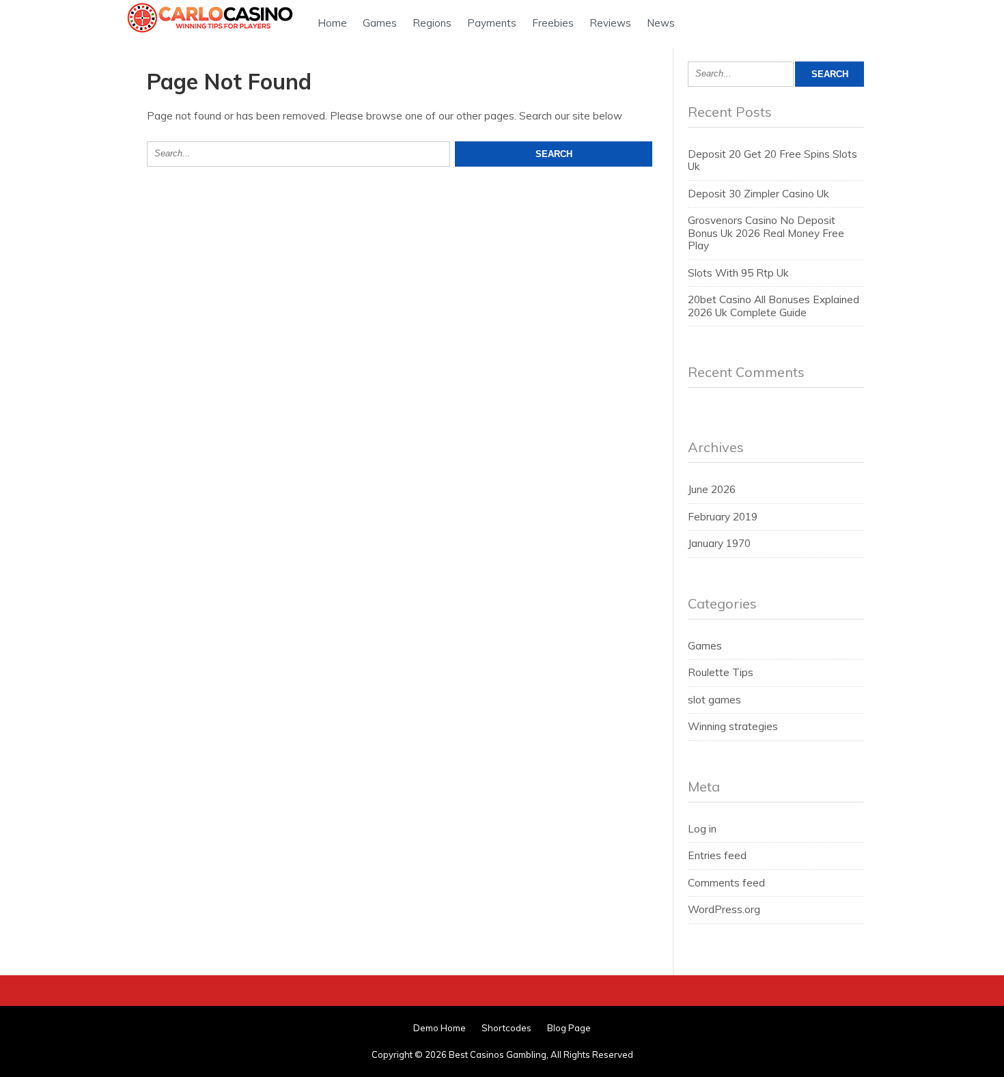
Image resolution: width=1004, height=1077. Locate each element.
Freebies (553, 22)
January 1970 (719, 543)
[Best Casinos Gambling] (211, 32)
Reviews (610, 22)
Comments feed (726, 882)
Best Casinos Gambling (497, 1054)
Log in (702, 828)
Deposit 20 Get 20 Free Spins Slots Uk (772, 160)
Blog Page (569, 1027)
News (661, 22)
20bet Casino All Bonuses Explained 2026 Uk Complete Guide (773, 305)
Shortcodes (506, 1027)
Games (380, 22)
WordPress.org (724, 909)
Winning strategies (733, 726)
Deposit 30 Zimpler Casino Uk (758, 193)
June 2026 (712, 489)
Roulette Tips (720, 672)
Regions (432, 22)
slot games (714, 699)
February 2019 (722, 516)
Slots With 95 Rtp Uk (738, 272)
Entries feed (717, 855)
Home (332, 22)
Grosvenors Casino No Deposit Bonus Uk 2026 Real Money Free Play (766, 233)
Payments (491, 22)
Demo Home (439, 1027)
